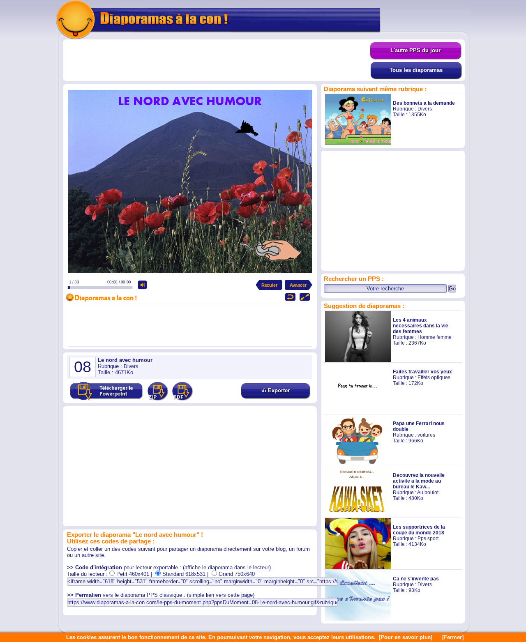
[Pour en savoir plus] (405, 637)
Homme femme (435, 337)
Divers (425, 109)
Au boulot (427, 492)
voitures (426, 435)
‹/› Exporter (275, 390)
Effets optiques (434, 377)
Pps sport (428, 538)
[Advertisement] (216, 60)
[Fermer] (453, 637)
